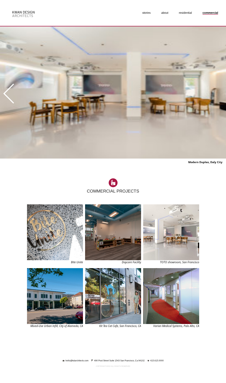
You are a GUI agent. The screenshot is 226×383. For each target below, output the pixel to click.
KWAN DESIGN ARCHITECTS (23, 14)
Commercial (210, 12)
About (164, 12)
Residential (185, 12)
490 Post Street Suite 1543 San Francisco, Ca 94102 (119, 360)
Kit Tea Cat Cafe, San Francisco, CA (120, 326)
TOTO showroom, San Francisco (179, 262)
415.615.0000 (157, 360)
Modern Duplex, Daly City (205, 162)
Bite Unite (77, 262)
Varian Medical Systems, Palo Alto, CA (176, 326)
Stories (146, 12)
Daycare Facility (131, 262)
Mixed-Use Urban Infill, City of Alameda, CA (56, 326)
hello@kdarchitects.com (77, 360)
